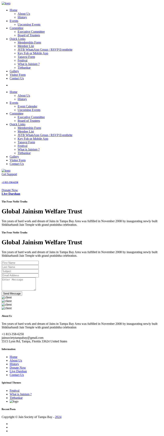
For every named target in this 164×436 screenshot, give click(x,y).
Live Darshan (18, 371)
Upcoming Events (29, 24)
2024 (58, 417)
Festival (22, 60)
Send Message (12, 293)
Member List (26, 46)
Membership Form (29, 42)
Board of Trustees (29, 35)
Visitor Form (18, 74)
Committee (16, 28)
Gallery (14, 71)
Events (14, 21)
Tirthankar (24, 67)
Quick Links (17, 39)
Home (13, 10)
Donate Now (10, 190)
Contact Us (17, 78)
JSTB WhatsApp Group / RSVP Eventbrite (45, 49)
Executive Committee (31, 31)
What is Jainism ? (29, 64)
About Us (24, 13)
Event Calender (27, 106)
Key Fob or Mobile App (33, 53)
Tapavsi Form (26, 56)
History (22, 17)
